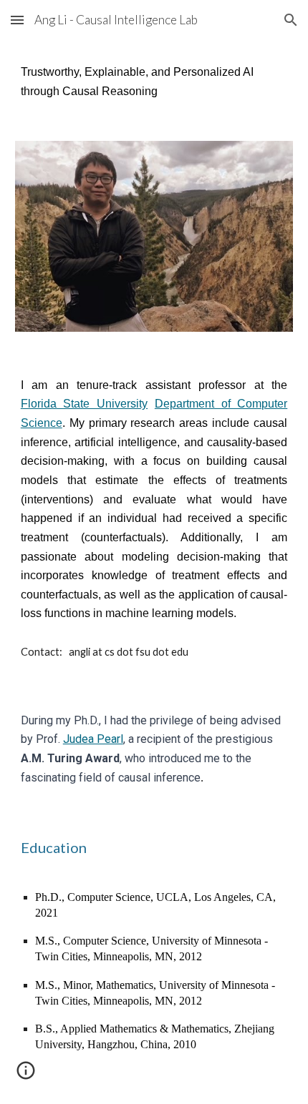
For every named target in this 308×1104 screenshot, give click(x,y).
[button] (17, 19)
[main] (154, 82)
